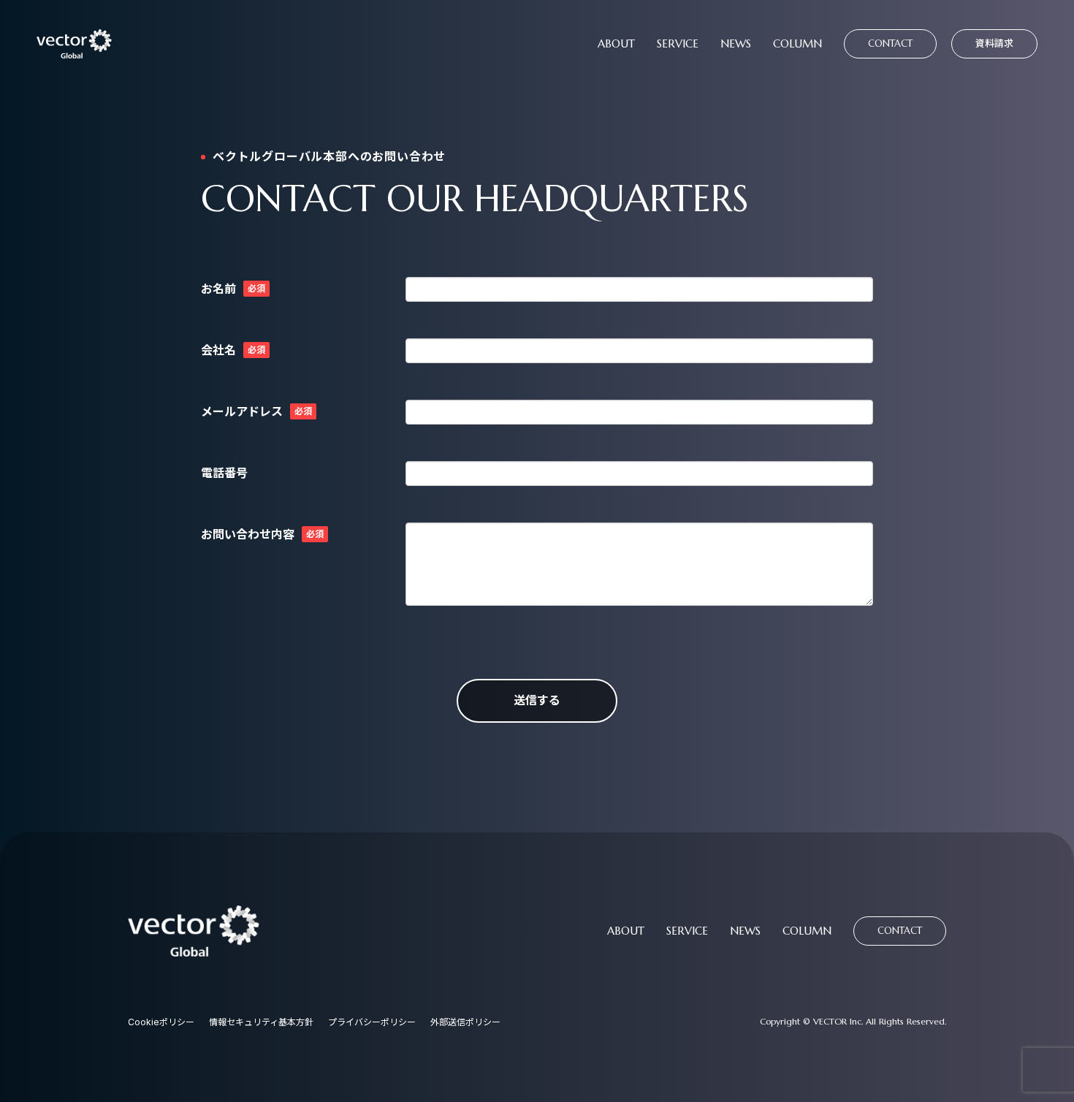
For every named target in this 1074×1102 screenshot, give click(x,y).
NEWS (735, 43)
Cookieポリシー (161, 1021)
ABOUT (616, 43)
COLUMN (797, 43)
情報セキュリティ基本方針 (261, 1021)
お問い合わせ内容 (247, 534)
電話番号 (224, 473)
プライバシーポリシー (372, 1021)
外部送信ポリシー (465, 1021)
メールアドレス (242, 411)
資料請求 (994, 43)
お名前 (218, 288)
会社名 (218, 350)
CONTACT (890, 43)
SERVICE (677, 43)
